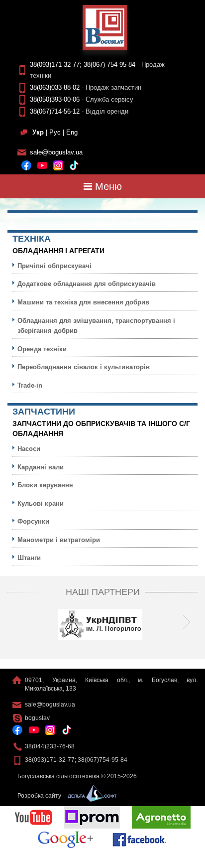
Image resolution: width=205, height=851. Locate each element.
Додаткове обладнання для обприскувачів (86, 283)
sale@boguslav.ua (56, 152)
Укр (38, 132)
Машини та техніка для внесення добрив (83, 302)
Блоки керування (45, 485)
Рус (55, 132)
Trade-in (29, 385)
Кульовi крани (40, 503)
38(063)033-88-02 (55, 87)
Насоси (28, 448)
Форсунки (33, 521)
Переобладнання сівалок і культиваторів (83, 367)
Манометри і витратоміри (58, 540)
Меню (107, 186)
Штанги (29, 558)
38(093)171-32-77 (55, 64)
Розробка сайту (40, 795)
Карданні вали (40, 467)
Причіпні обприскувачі (54, 266)
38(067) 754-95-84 (109, 64)
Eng (72, 132)
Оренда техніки (42, 349)
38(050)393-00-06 (55, 99)
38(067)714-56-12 (55, 111)
